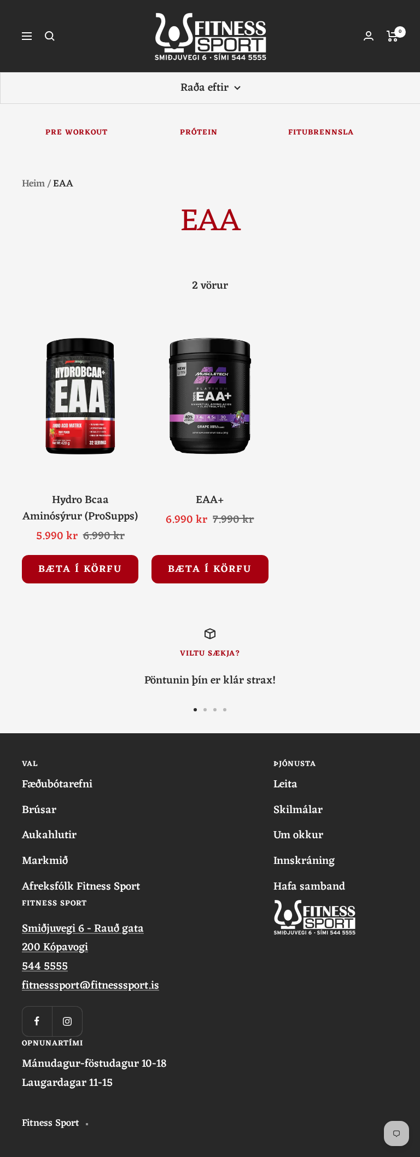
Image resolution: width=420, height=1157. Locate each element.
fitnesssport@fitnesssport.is (90, 986)
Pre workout (76, 132)
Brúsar (39, 810)
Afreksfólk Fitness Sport (81, 887)
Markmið (45, 861)
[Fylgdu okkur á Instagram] (67, 1021)
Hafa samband (309, 887)
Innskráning (304, 861)
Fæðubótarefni (57, 784)
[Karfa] (392, 36)
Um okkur (298, 835)
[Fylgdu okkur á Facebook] (37, 1021)
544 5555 (45, 967)
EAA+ (210, 500)
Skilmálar (298, 810)
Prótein (199, 132)
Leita (285, 784)
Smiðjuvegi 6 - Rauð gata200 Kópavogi (83, 938)
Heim (33, 183)
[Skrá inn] (369, 35)
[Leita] (50, 36)
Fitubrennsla (321, 132)
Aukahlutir (49, 835)
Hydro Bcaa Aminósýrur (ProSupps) (80, 508)
